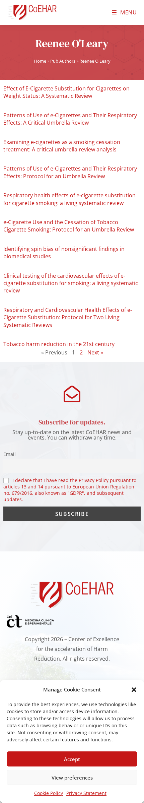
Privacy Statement (86, 793)
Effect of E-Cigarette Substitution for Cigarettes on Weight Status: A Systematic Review (66, 92)
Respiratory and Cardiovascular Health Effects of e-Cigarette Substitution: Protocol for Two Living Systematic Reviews (67, 317)
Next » (95, 352)
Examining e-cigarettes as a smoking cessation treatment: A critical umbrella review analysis (61, 145)
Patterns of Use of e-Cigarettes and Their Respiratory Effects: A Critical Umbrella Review (70, 119)
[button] (134, 689)
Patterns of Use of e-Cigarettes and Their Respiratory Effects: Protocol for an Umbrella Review (70, 172)
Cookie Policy (48, 793)
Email (9, 454)
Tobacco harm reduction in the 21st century (59, 344)
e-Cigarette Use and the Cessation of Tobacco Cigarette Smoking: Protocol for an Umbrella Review (68, 225)
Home (40, 61)
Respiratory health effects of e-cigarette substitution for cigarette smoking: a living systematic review (69, 199)
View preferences (72, 777)
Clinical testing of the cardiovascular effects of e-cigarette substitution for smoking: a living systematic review (70, 283)
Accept (72, 759)
